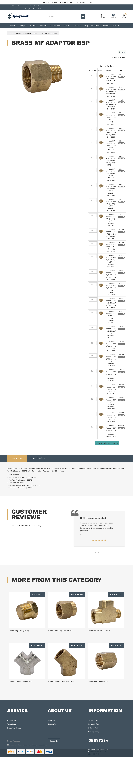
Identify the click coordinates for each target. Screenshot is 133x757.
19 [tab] (95, 553)
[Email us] (91, 740)
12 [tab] (105, 550)
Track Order (12, 724)
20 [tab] (98, 553)
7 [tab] (89, 550)
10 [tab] (98, 550)
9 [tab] (95, 550)
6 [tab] (86, 550)
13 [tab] (108, 550)
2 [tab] (74, 550)
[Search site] (83, 16)
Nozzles (12, 26)
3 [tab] (77, 550)
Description (17, 458)
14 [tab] (111, 550)
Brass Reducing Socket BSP (60, 631)
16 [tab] (117, 550)
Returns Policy (93, 728)
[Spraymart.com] (18, 16)
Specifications (38, 458)
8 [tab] (92, 550)
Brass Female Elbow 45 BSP (61, 681)
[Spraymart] (122, 52)
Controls (42, 26)
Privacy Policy (93, 724)
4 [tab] (80, 550)
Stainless (116, 26)
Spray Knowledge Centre (34, 9)
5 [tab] (83, 550)
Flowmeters (55, 26)
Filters (67, 26)
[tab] (17, 458)
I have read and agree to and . (28, 745)
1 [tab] (70, 550)
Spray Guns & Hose (91, 26)
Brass (105, 26)
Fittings (76, 26)
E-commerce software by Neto (97, 752)
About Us (12, 6)
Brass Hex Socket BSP (98, 681)
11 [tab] (102, 550)
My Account (11, 720)
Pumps (23, 26)
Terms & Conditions (30, 745)
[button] (118, 57)
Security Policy (93, 732)
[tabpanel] (98, 528)
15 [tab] (114, 550)
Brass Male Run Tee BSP (99, 631)
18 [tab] (123, 550)
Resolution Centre (14, 728)
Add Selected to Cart (108, 443)
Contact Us (52, 724)
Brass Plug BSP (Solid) (19, 631)
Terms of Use (93, 720)
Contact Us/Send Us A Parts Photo (30, 6)
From (37, 594)
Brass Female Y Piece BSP (20, 681)
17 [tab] (120, 550)
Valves (32, 26)
